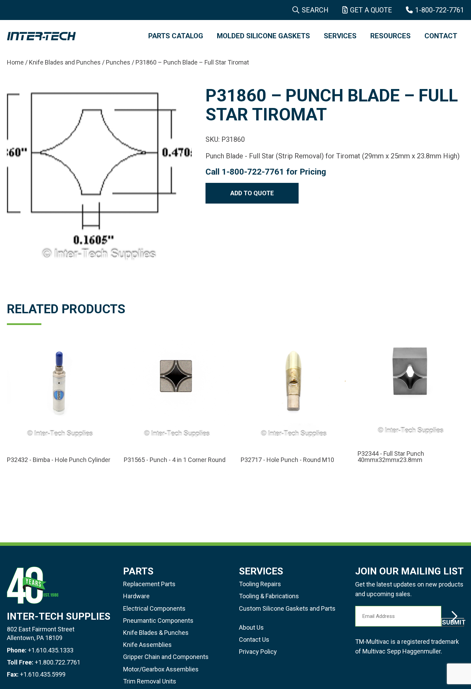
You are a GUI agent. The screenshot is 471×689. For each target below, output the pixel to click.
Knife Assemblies (147, 644)
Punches (118, 62)
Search (315, 10)
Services (340, 36)
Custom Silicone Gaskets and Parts (287, 608)
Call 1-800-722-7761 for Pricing (266, 172)
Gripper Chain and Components (166, 656)
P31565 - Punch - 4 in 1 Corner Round (175, 460)
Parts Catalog (175, 36)
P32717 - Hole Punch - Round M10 (287, 460)
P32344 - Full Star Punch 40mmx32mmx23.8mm (391, 457)
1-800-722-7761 (439, 10)
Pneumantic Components (158, 620)
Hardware (136, 596)
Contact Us (254, 639)
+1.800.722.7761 (57, 662)
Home (15, 62)
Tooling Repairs (260, 584)
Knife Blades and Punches (65, 62)
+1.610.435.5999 (43, 674)
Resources (390, 36)
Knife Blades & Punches (156, 632)
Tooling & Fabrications (269, 596)
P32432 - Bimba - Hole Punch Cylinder (58, 460)
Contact (440, 36)
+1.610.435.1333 (50, 650)
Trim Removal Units (149, 681)
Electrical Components (154, 608)
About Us (251, 627)
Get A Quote (371, 10)
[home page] (70, 36)
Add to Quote (252, 193)
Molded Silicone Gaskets (263, 36)
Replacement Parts (149, 584)
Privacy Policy (258, 651)
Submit (453, 622)
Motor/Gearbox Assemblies (161, 669)
